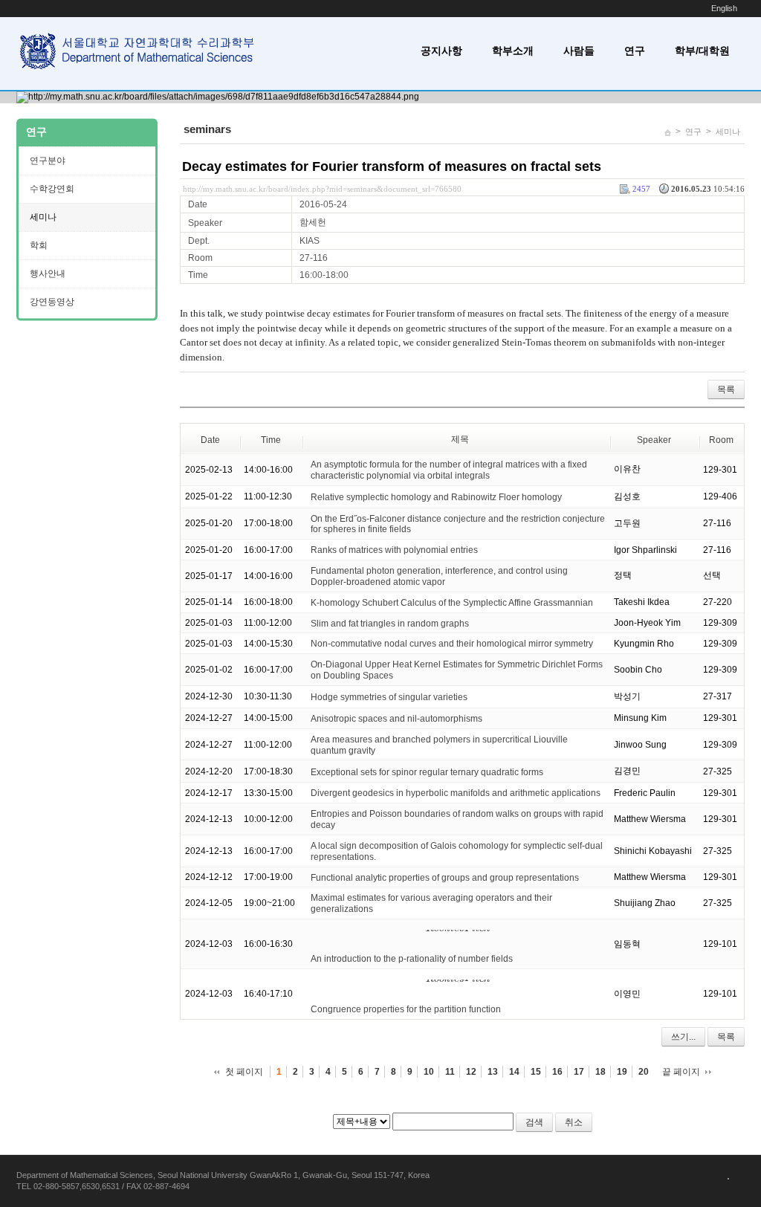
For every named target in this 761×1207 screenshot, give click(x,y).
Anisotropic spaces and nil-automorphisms (396, 718)
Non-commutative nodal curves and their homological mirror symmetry (452, 643)
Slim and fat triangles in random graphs (390, 623)
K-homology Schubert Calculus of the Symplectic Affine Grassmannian (452, 603)
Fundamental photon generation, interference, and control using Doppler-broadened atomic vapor (439, 576)
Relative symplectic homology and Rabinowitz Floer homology (436, 497)
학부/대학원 (702, 50)
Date (210, 440)
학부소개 (513, 50)
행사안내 (47, 273)
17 (579, 1072)
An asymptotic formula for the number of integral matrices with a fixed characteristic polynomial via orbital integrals (449, 470)
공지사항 (441, 50)
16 (557, 1072)
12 (471, 1072)
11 (450, 1072)
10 (429, 1072)
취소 (574, 1122)
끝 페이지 (681, 1072)
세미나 (728, 131)
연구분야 (47, 160)
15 (536, 1072)
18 (600, 1072)
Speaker (654, 440)
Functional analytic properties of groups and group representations (445, 877)
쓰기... (683, 1037)
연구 (634, 50)
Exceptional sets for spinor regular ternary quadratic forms (427, 771)
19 (622, 1072)
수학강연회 (52, 189)
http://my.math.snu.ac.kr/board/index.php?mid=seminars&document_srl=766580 (322, 188)
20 (643, 1072)
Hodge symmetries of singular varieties (389, 697)
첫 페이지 (244, 1072)
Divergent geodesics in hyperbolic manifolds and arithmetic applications (455, 793)
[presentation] (458, 938)
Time (271, 440)
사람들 (579, 50)
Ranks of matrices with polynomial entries (394, 550)
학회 (39, 245)
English (724, 8)
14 (514, 1072)
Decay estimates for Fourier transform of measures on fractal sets (391, 166)
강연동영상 (52, 302)
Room (721, 440)
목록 (726, 389)
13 (493, 1072)
